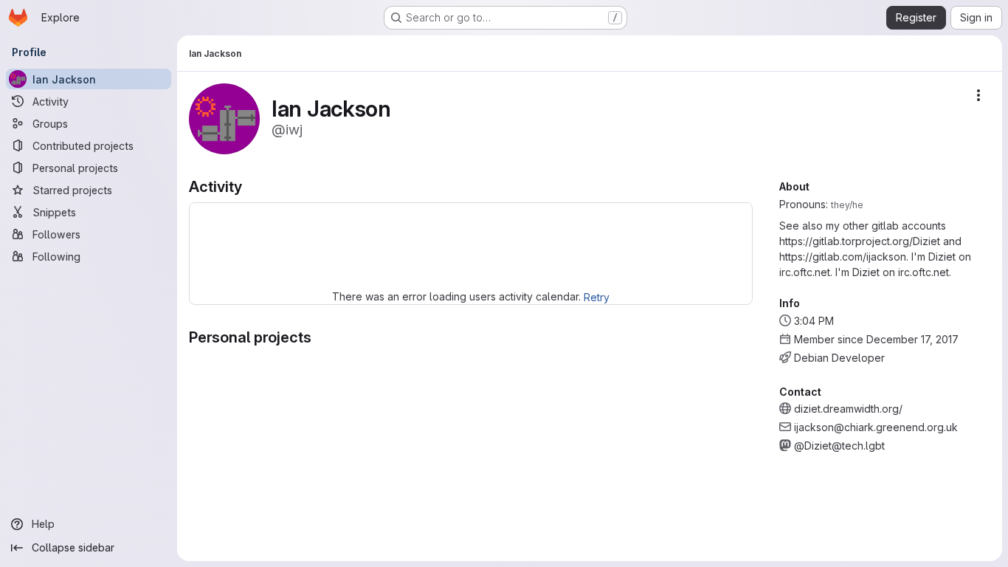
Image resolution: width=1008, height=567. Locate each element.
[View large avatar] (224, 117)
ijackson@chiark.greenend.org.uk (876, 427)
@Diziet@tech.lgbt (839, 445)
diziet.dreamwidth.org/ (848, 408)
